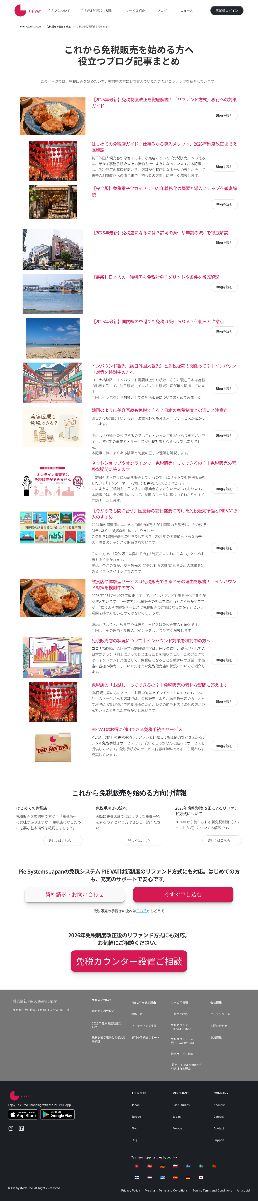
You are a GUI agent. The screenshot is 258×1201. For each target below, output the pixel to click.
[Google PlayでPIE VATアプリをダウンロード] (57, 1114)
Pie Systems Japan (30, 26)
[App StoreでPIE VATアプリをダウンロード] (23, 1114)
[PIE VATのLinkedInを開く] (23, 1130)
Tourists (138, 1093)
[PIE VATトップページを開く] (20, 1096)
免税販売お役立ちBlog (59, 26)
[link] (28, 10)
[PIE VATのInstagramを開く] (12, 1130)
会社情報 (216, 1002)
